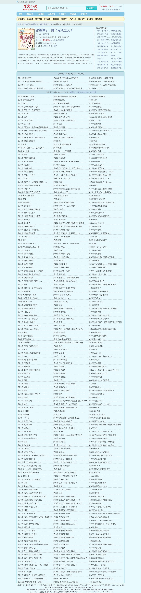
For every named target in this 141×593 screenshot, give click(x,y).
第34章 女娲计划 (24, 449)
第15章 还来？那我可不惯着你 (100, 110)
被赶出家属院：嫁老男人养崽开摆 (117, 43)
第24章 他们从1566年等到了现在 (30, 493)
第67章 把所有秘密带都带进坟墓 (65, 407)
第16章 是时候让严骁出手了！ (64, 308)
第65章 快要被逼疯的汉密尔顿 (100, 537)
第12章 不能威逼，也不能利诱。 (30, 479)
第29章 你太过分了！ (61, 127)
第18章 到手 (93, 428)
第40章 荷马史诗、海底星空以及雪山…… (33, 455)
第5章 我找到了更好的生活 (98, 295)
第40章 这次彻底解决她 (26, 141)
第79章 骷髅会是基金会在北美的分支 (66, 555)
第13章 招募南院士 (25, 425)
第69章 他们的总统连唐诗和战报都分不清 (33, 544)
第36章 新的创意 (24, 373)
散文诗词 (90, 19)
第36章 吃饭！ (58, 182)
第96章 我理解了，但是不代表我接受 (102, 85)
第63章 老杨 (22, 404)
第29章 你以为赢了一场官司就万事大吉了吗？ (105, 322)
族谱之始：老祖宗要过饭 (104, 34)
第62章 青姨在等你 (96, 401)
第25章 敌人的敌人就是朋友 (63, 319)
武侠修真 (30, 19)
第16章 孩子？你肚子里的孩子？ (65, 483)
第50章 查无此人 (95, 387)
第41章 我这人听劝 (96, 377)
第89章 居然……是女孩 (97, 565)
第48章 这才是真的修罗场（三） (100, 462)
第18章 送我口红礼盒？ (97, 113)
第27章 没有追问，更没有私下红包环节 (32, 496)
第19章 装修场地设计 (96, 161)
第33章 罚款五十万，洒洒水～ (29, 329)
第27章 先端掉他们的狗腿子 (99, 438)
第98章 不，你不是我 (25, 85)
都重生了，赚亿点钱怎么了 (41, 24)
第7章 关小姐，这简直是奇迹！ (64, 472)
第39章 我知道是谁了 (61, 185)
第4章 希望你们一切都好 (62, 295)
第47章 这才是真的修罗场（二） (65, 462)
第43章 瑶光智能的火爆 (26, 459)
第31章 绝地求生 (59, 366)
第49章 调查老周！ (60, 387)
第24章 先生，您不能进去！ (28, 319)
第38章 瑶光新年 (95, 332)
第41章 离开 (57, 141)
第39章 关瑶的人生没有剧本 (99, 452)
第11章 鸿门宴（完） (96, 302)
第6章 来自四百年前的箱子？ (28, 472)
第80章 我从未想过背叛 (97, 555)
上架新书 (51, 14)
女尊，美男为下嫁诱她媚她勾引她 (104, 52)
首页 (20, 14)
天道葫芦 (100, 58)
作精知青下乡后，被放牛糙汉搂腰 (117, 40)
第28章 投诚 (22, 442)
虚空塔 (113, 55)
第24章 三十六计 (95, 120)
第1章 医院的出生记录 (61, 466)
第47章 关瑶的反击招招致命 (99, 517)
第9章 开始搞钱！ (95, 103)
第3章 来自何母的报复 (97, 96)
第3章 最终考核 (94, 411)
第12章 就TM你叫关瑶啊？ (28, 305)
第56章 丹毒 (93, 527)
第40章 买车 (93, 185)
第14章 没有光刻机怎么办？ (63, 425)
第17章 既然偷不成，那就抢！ (64, 428)
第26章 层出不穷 (59, 438)
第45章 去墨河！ (24, 384)
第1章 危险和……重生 (26, 96)
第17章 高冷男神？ (60, 113)
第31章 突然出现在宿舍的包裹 (100, 175)
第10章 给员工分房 (25, 421)
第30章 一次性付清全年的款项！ (65, 175)
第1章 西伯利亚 (23, 411)
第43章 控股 (57, 380)
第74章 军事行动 (95, 548)
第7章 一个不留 (23, 418)
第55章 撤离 (57, 394)
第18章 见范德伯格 (25, 486)
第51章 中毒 (22, 390)
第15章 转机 (93, 349)
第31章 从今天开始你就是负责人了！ (66, 500)
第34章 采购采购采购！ (26, 134)
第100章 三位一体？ (60, 81)
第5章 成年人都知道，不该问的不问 (31, 148)
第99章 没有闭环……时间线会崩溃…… (103, 81)
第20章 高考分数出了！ (61, 117)
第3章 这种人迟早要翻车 (98, 336)
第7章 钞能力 (23, 103)
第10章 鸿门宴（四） (61, 302)
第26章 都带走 (94, 493)
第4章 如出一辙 (59, 469)
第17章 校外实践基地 (25, 161)
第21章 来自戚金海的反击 (27, 315)
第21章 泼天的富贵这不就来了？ (100, 356)
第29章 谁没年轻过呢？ (97, 496)
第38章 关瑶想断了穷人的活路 (100, 507)
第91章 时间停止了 (60, 568)
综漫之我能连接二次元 (117, 34)
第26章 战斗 (57, 124)
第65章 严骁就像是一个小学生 (100, 404)
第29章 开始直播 (95, 363)
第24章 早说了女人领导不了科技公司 (102, 435)
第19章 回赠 (22, 117)
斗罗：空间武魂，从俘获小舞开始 (117, 37)
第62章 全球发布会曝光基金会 (100, 534)
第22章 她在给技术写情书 (27, 435)
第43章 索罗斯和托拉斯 (61, 513)
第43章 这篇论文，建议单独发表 (100, 189)
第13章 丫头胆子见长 (61, 479)
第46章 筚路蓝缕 (24, 291)
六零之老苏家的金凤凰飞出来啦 (104, 62)
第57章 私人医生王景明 (26, 531)
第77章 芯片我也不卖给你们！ (100, 551)
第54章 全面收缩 (24, 527)
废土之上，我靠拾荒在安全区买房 (117, 52)
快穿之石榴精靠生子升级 (117, 46)
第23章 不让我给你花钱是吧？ (64, 120)
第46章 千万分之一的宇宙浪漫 (64, 384)
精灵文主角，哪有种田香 (104, 65)
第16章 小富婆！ (24, 113)
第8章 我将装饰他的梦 (61, 103)
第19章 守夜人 (58, 486)
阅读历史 (30, 14)
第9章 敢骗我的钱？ (96, 343)
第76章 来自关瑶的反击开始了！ (65, 551)
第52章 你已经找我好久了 (62, 390)
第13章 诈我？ (58, 305)
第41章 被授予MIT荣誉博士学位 (65, 455)
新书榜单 (84, 14)
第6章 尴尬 (57, 148)
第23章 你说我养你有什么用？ (100, 315)
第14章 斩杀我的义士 (61, 349)
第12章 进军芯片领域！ (97, 421)
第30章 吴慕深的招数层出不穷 (29, 325)
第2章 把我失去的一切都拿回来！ (65, 96)
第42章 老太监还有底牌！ (27, 513)
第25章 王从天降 (24, 124)
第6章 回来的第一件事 (97, 414)
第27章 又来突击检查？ (26, 322)
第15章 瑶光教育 (59, 158)
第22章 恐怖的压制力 (61, 315)
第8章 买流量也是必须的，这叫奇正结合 (68, 343)
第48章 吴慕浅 (23, 387)
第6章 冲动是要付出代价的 (28, 298)
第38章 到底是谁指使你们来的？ (30, 185)
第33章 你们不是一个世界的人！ (100, 131)
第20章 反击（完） (60, 356)
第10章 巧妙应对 (95, 151)
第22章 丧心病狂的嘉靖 (61, 490)
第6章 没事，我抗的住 (97, 339)
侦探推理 (55, 19)
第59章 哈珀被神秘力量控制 (99, 531)
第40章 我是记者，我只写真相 (64, 510)
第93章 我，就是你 (96, 88)
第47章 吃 (92, 384)
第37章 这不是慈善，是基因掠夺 (65, 507)
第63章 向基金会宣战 (25, 537)
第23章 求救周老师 (25, 168)
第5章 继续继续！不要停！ (63, 339)
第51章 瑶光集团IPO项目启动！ (29, 524)
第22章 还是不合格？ (96, 165)
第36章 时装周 (94, 449)
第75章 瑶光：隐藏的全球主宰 (29, 551)
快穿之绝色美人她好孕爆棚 (104, 43)
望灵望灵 (46, 34)
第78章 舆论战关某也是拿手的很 (30, 555)
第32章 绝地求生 (95, 325)
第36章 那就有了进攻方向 (27, 507)
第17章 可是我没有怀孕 (97, 483)
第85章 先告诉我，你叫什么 (63, 561)
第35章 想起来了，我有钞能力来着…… (32, 182)
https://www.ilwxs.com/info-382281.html (87, 592)
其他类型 (98, 19)
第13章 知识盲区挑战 (96, 155)
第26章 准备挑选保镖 (25, 172)
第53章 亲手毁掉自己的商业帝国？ (101, 390)
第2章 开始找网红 (59, 336)
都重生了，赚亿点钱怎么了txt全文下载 (83, 92)
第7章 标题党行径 (24, 343)
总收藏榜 (73, 14)
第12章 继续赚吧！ (96, 107)
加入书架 (54, 40)
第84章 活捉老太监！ (25, 561)
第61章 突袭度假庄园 (61, 534)
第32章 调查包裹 (24, 178)
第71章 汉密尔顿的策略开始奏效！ (101, 544)
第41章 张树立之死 (96, 510)
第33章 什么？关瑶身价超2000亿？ (101, 445)
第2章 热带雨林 (59, 411)
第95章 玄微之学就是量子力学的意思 (31, 88)
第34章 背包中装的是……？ (99, 178)
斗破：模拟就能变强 (117, 62)
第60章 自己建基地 (25, 401)
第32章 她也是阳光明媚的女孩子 (100, 500)
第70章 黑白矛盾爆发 (61, 544)
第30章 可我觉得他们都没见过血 (30, 500)
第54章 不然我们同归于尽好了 (29, 394)
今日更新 (40, 14)
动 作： (39, 40)
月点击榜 (62, 14)
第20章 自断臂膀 (95, 312)
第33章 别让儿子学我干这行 (28, 503)
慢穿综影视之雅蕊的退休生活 (104, 46)
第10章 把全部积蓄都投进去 (28, 107)
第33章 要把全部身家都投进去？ (30, 370)
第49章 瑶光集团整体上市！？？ (65, 520)
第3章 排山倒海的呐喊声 (62, 144)
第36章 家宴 (22, 332)
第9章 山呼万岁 (23, 476)
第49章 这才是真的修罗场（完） (30, 466)
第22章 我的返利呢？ (25, 120)
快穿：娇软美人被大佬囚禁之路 (104, 49)
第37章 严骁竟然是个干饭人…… (100, 182)
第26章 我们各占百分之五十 (99, 319)
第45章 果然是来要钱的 (97, 459)
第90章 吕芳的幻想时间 (26, 568)
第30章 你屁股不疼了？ (97, 127)
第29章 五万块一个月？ (26, 175)
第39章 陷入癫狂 (24, 377)
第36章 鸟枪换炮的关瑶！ (98, 134)
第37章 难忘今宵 (59, 332)
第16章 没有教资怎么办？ (98, 158)
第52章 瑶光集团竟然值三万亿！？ (66, 524)
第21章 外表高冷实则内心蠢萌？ (100, 117)
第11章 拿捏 (57, 346)
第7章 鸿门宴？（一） (61, 298)
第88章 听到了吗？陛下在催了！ (65, 565)
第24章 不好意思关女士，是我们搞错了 (67, 168)
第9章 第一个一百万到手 (62, 151)
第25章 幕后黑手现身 (96, 168)
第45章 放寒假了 (95, 288)
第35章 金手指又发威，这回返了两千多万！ (105, 370)
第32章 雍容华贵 (59, 131)
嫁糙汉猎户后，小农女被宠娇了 (104, 37)
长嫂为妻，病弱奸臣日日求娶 (117, 31)
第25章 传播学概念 (60, 360)
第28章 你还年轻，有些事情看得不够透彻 (33, 127)
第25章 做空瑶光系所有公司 (28, 438)
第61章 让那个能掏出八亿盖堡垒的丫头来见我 (70, 401)
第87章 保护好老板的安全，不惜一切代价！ (34, 565)
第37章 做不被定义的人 (26, 452)
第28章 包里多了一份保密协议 (64, 496)
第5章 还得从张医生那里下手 (99, 469)
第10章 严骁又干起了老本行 (28, 346)
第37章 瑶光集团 (59, 373)
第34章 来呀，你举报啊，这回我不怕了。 (68, 329)
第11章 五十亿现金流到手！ (63, 421)
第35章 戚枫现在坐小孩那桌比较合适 (102, 329)
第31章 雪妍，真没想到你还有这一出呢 (32, 131)
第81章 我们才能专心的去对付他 (30, 558)
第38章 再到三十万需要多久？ (64, 137)
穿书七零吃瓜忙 (102, 68)
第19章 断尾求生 (59, 312)
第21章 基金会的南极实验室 (28, 490)
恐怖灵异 (81, 19)
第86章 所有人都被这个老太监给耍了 (102, 561)
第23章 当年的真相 (96, 490)
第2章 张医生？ (94, 466)
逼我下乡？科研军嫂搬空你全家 (104, 31)
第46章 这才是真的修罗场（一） (30, 462)
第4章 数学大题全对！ (26, 100)
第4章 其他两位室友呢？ (98, 144)
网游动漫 (64, 19)
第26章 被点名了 (95, 360)
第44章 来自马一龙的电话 (62, 459)
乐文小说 (30, 6)
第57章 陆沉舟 (23, 397)
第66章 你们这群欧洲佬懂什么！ (30, 541)
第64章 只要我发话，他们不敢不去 (66, 404)
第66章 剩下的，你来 (25, 407)
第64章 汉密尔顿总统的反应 (63, 537)
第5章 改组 (57, 414)
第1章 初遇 (93, 141)
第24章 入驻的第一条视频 (27, 360)
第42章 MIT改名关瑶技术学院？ (100, 455)
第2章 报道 (22, 144)
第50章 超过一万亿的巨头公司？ (100, 520)
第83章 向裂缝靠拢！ (96, 558)
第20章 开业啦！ (24, 165)
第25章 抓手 (57, 493)
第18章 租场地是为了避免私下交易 (66, 161)
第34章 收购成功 (59, 370)
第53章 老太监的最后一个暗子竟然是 (102, 524)
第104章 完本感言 (50, 46)
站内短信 (118, 6)
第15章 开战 (22, 483)
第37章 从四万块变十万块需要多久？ (31, 137)
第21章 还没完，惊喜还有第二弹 (100, 431)
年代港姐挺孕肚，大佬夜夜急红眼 (117, 68)
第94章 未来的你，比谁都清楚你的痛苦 (67, 88)
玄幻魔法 (21, 19)
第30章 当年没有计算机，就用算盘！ (102, 442)
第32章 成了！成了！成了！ (63, 445)
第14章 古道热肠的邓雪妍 (62, 110)
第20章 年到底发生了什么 (98, 486)
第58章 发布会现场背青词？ (63, 531)
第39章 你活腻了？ (96, 137)
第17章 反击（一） (60, 353)
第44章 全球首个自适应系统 (99, 380)
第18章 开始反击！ (25, 312)
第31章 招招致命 (59, 325)
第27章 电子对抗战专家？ (62, 172)
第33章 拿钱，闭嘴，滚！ (62, 178)
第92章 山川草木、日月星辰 (99, 568)
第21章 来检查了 (59, 165)
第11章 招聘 (22, 155)
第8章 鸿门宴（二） (96, 298)
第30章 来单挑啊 (24, 366)
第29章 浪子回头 (59, 442)
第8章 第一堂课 (23, 151)
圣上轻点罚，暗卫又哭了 (117, 49)
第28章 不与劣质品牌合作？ (63, 363)
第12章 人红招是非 (96, 346)
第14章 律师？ (94, 305)
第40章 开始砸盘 (59, 377)
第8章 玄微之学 (94, 472)
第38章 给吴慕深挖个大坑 (98, 373)
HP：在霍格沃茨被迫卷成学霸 (104, 40)
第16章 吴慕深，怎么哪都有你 (29, 353)
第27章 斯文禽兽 (95, 124)
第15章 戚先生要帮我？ (26, 308)
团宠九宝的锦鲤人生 (117, 65)
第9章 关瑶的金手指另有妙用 (99, 418)
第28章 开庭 (57, 322)
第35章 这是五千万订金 (61, 449)
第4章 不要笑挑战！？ (26, 339)
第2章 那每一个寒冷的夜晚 (98, 291)
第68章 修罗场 (94, 407)
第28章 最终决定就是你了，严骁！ (101, 172)
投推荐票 (61, 40)
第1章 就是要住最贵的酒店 (63, 291)
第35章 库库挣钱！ (60, 134)
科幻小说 (73, 19)
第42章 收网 (22, 380)
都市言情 (38, 19)
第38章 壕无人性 (59, 452)
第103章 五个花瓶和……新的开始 (65, 78)
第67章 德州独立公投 (61, 541)
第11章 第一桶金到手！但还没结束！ (66, 107)
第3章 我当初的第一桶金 (27, 295)
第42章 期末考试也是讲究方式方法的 (66, 189)
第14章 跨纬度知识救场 (26, 158)
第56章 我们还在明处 (96, 394)
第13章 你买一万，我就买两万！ (30, 110)
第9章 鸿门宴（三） (25, 302)
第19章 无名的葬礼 (25, 431)
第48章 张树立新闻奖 (25, 520)
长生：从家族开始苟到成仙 (117, 58)
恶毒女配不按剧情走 (104, 55)
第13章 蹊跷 (22, 349)
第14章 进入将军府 (96, 479)
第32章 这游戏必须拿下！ (98, 366)
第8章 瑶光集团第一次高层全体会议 (66, 418)
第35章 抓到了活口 (96, 503)
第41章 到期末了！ (25, 189)
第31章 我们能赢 (24, 445)
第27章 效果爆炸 (24, 363)
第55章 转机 (57, 527)
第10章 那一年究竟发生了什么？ (65, 476)
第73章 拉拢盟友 (59, 548)
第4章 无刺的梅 (23, 414)
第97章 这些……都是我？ (62, 85)
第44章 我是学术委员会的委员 (29, 192)
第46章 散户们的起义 (61, 517)
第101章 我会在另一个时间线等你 (30, 81)
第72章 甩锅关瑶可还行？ (27, 548)
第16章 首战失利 (24, 428)
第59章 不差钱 (94, 397)
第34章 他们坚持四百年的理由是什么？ (67, 503)
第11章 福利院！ (95, 476)
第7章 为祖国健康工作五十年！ (100, 148)
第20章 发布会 (58, 431)
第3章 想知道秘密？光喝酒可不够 (30, 469)
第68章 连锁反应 (95, 541)
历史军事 (47, 19)
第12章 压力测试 (59, 155)
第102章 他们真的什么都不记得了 (101, 78)
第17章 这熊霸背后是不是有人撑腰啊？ (103, 308)
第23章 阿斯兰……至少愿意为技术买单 (67, 435)
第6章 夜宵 (93, 100)
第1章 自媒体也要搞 (25, 336)
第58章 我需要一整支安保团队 (64, 397)
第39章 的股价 (23, 510)
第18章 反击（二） (96, 353)
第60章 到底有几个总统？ (27, 534)
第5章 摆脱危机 (59, 100)
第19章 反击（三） (25, 356)
